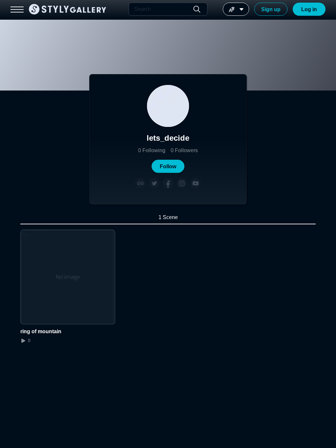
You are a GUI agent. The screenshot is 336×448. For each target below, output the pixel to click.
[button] (168, 166)
